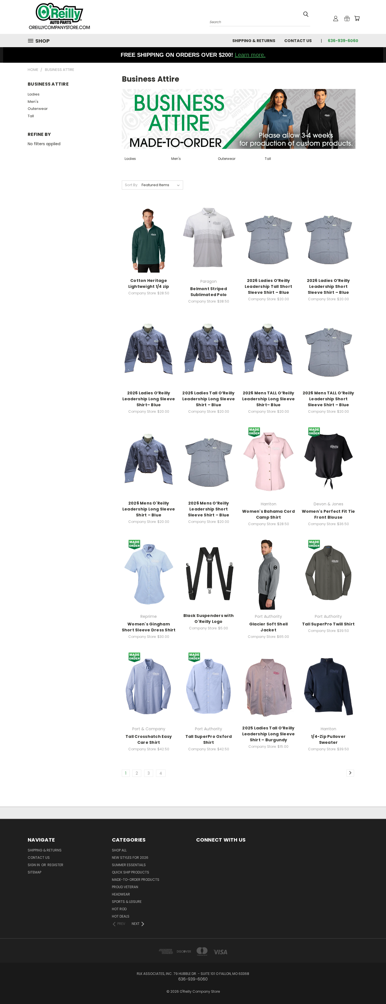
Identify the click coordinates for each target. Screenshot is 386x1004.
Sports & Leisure (127, 901)
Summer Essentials (129, 864)
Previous (371, 986)
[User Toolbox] (336, 18)
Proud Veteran (125, 887)
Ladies (34, 94)
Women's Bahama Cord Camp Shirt (268, 514)
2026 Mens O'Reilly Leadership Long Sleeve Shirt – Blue (148, 509)
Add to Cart (208, 578)
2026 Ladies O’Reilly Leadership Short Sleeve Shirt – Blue (328, 286)
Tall (31, 116)
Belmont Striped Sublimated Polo (208, 291)
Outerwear (38, 108)
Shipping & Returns (253, 41)
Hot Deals (120, 916)
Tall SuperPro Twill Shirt (328, 624)
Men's (33, 101)
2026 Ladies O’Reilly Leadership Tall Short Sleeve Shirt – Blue (268, 286)
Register (55, 864)
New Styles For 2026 (130, 857)
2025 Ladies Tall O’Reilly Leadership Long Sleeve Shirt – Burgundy (268, 734)
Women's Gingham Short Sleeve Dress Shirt (149, 627)
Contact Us (298, 41)
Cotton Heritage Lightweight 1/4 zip (148, 283)
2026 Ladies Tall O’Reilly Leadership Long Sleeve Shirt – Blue (208, 399)
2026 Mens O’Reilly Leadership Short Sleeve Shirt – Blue (208, 509)
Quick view (149, 233)
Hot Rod (119, 909)
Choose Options (148, 243)
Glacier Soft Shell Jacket (268, 627)
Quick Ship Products (130, 872)
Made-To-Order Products (135, 879)
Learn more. (250, 55)
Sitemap (34, 872)
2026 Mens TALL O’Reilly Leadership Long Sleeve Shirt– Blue (268, 399)
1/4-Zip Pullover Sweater (328, 739)
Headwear (121, 894)
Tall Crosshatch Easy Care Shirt (148, 739)
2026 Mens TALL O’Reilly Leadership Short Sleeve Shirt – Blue (328, 399)
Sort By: (131, 185)
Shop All (119, 850)
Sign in (34, 864)
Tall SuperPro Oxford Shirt (208, 739)
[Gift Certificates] (347, 18)
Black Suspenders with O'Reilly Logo (208, 618)
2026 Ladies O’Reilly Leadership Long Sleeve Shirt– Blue (148, 399)
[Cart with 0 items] (357, 18)
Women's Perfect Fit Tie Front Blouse (328, 514)
